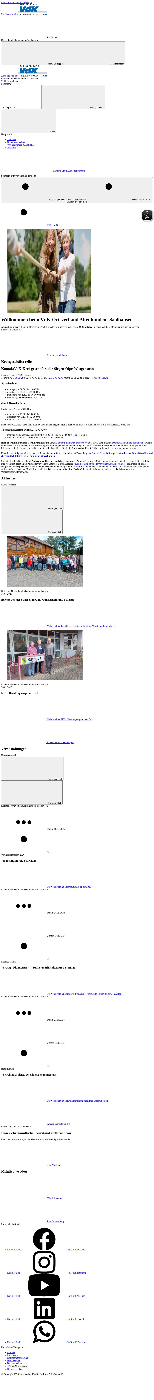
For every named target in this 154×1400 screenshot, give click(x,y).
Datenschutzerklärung (17, 1358)
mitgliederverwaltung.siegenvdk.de (100, 463)
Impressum (12, 1355)
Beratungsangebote (16, 142)
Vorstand (11, 147)
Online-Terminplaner (128, 442)
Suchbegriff (7, 107)
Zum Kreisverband (69, 170)
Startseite (11, 139)
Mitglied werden (55, 1198)
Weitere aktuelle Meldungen (60, 742)
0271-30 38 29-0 (17, 377)
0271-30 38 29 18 (56, 377)
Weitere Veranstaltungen (58, 1124)
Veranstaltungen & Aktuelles (20, 145)
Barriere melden (14, 1363)
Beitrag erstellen (15, 1369)
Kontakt (11, 1352)
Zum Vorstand (53, 1165)
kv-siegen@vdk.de (99, 377)
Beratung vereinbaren (57, 355)
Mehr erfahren (81, 626)
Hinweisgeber (13, 1360)
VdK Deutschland (9, 81)
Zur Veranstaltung (69, 887)
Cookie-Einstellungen (17, 1366)
